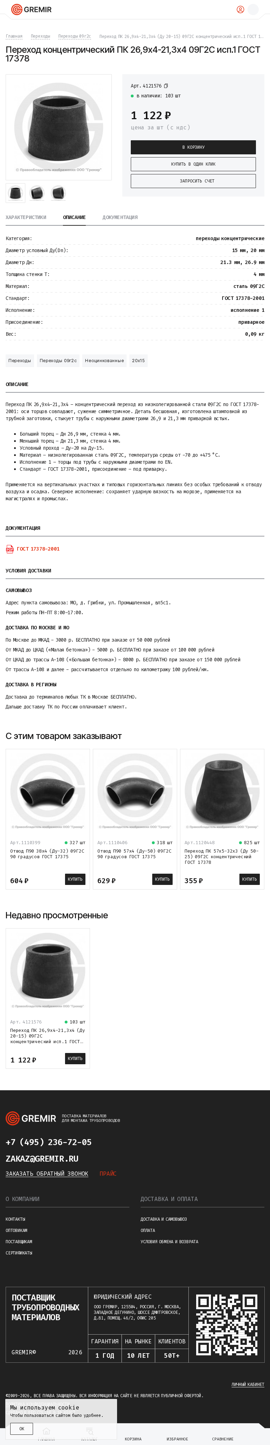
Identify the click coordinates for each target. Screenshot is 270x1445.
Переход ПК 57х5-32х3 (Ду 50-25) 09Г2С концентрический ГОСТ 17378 (221, 856)
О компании (22, 1199)
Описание (74, 218)
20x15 (138, 360)
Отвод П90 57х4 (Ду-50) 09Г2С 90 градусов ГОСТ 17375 (134, 854)
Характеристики (26, 218)
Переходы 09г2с (58, 360)
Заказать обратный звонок (47, 1173)
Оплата (148, 1230)
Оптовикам (16, 1230)
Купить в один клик (193, 164)
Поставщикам (19, 1242)
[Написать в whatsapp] (119, 1142)
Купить (75, 879)
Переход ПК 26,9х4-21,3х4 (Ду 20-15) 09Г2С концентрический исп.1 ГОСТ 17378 (47, 1038)
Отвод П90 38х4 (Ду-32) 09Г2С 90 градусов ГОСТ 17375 (47, 854)
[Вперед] (258, 736)
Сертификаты (19, 1253)
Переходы (19, 360)
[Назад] (241, 736)
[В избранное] (252, 85)
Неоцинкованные (104, 360)
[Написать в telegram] (105, 1142)
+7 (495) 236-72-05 (48, 1142)
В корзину (193, 147)
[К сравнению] (239, 85)
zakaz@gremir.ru (42, 1158)
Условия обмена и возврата (169, 1242)
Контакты (15, 1219)
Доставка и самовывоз (164, 1219)
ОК (21, 1429)
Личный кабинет (248, 1384)
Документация (120, 218)
